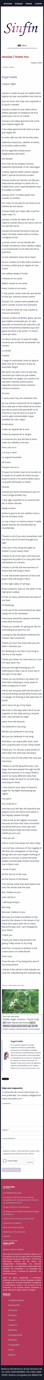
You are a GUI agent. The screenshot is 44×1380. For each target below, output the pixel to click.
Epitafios (6, 1236)
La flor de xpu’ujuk (10, 1240)
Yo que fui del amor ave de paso (16, 1207)
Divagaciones (15, 1335)
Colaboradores (16, 1300)
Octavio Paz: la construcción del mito (18, 1218)
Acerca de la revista (13, 1249)
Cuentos (39, 3)
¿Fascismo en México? (12, 1223)
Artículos (8, 3)
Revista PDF (14, 1305)
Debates (12, 1330)
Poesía (29, 3)
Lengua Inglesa (8, 67)
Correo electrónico (9, 1138)
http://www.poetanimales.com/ (28, 1068)
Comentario (6, 1103)
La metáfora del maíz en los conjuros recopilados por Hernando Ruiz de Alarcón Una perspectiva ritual (20, 1200)
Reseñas (12, 1339)
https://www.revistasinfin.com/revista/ (21, 1029)
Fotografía (13, 1344)
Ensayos (19, 3)
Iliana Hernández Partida (13, 1227)
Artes (11, 1349)
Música (11, 1354)
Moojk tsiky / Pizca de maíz (14, 1232)
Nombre (5, 1130)
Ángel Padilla (9, 77)
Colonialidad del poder (12, 1193)
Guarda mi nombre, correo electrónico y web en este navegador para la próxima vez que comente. (21, 1152)
